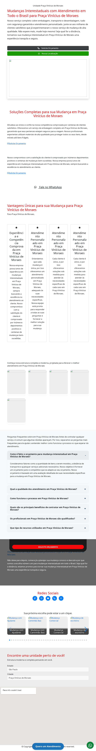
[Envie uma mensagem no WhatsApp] (61, 598)
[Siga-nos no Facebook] (34, 598)
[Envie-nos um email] (48, 598)
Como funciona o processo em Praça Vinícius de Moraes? (39, 498)
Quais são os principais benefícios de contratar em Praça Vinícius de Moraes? (45, 508)
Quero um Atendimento (48, 746)
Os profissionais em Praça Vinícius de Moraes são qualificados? (42, 518)
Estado (10, 665)
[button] (9, 640)
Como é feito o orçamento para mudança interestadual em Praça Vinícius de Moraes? (43, 455)
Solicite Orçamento (49, 48)
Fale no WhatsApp (50, 187)
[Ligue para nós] (54, 598)
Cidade (10, 674)
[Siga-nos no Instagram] (41, 598)
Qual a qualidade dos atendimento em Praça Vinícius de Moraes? (43, 489)
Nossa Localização (50, 53)
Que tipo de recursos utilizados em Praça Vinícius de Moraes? (41, 527)
